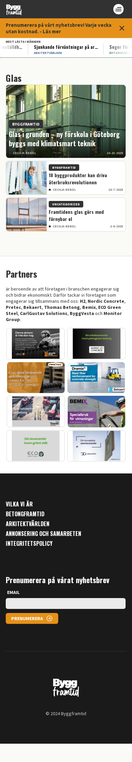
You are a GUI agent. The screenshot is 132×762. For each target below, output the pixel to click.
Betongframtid (25, 514)
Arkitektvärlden (27, 523)
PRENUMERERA (27, 618)
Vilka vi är (19, 504)
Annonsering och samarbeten (43, 533)
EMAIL (13, 592)
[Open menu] (118, 9)
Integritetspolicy (29, 543)
